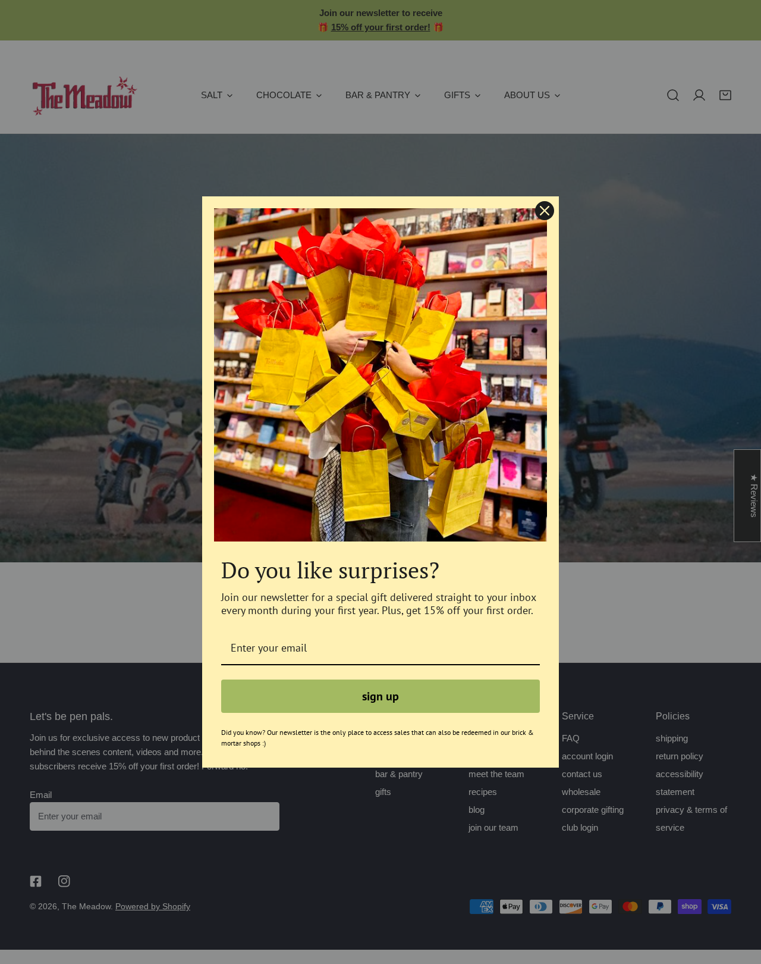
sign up (380, 696)
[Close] (544, 210)
